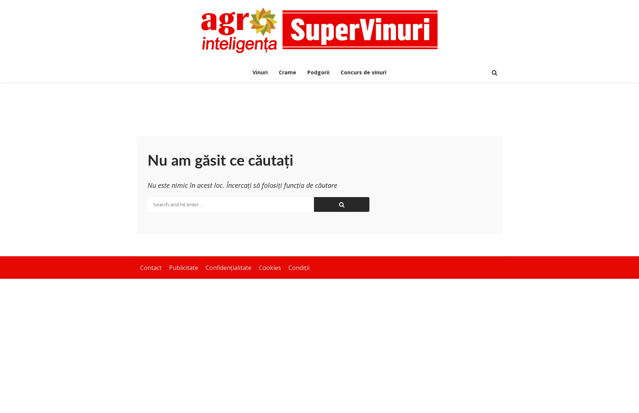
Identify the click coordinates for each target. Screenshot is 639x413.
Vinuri (260, 72)
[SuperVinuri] (319, 30)
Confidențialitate (228, 268)
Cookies (270, 268)
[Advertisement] (319, 106)
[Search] (494, 72)
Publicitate (183, 268)
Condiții (299, 268)
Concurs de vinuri (363, 72)
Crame (287, 72)
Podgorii (318, 72)
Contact (151, 268)
